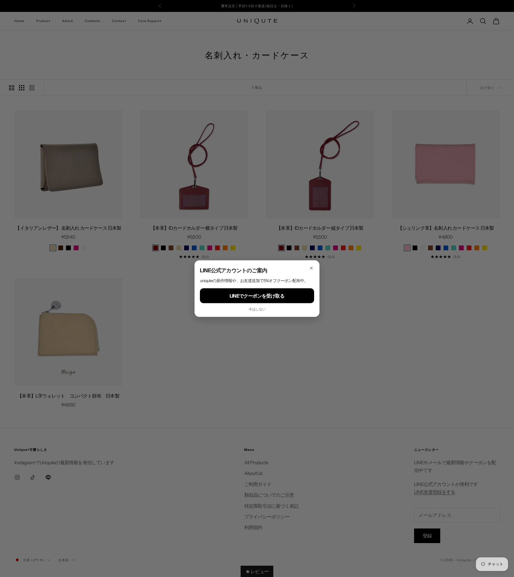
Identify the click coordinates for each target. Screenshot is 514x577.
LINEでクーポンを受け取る (257, 295)
